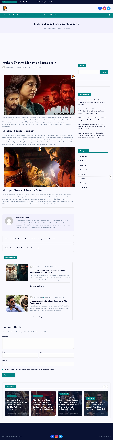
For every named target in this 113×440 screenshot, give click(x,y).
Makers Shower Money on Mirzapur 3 (59, 28)
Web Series (20, 67)
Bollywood (83, 161)
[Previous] (104, 386)
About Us (12, 15)
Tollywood (83, 178)
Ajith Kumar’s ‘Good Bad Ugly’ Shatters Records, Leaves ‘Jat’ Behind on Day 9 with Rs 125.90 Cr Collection (92, 127)
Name (4, 352)
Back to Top (106, 436)
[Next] (107, 386)
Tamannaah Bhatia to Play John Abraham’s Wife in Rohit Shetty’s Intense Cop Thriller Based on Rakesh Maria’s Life (91, 111)
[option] (17, 403)
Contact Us (20, 15)
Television (83, 174)
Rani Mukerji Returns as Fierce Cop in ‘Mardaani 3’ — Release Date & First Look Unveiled (91, 102)
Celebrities (83, 165)
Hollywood (83, 170)
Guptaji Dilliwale (10, 67)
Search (82, 65)
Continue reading (36, 286)
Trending (83, 183)
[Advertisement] (56, 48)
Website (4, 361)
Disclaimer (28, 15)
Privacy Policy (38, 15)
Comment (5, 336)
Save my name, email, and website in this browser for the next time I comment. (29, 369)
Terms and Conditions (51, 15)
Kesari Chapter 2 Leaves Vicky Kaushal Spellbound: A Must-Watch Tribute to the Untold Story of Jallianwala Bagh (91, 135)
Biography (83, 156)
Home (5, 15)
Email (41, 352)
